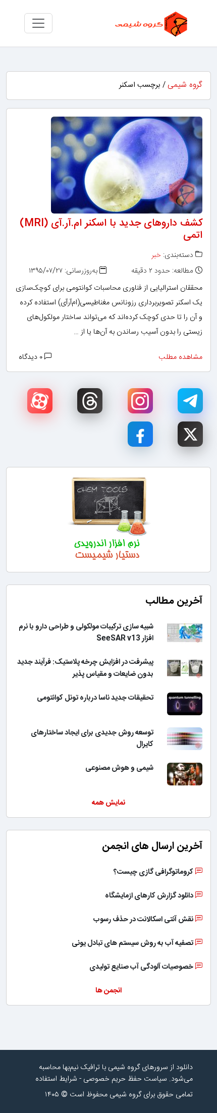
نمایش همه (108, 803)
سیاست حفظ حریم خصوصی (125, 1079)
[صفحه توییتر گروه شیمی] (190, 434)
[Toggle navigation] (38, 23)
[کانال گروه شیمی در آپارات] (39, 400)
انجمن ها (108, 991)
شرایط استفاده (56, 1079)
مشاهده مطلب (180, 357)
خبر (156, 255)
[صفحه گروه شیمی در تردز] (89, 400)
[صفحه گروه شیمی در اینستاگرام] (140, 400)
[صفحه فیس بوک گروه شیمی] (140, 434)
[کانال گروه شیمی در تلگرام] (190, 400)
